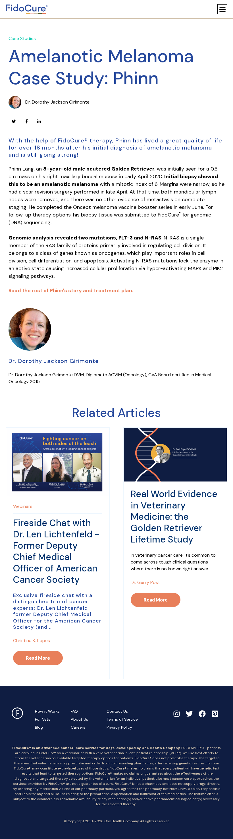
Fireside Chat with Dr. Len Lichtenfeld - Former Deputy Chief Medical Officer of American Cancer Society (56, 551)
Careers (78, 727)
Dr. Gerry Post (145, 582)
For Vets (42, 719)
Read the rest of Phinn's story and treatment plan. (71, 290)
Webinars (22, 506)
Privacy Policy (119, 727)
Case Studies (22, 38)
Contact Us (117, 711)
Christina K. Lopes (31, 641)
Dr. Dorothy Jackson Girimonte (57, 102)
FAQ (74, 711)
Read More (38, 658)
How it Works (47, 711)
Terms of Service (122, 719)
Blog (39, 727)
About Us (79, 719)
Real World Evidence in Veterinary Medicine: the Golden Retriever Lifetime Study (174, 516)
